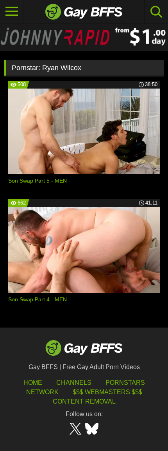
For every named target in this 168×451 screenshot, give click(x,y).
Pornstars (125, 382)
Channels (73, 382)
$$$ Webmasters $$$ (107, 392)
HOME (32, 382)
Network (42, 392)
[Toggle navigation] (11, 12)
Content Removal (84, 401)
